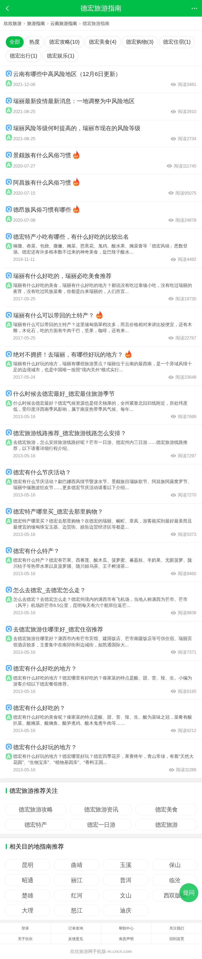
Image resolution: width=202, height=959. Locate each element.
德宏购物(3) (140, 42)
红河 (76, 895)
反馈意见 (75, 939)
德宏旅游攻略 (36, 809)
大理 (27, 910)
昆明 (27, 865)
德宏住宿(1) (177, 42)
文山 (125, 895)
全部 (14, 42)
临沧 (174, 880)
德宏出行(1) (23, 56)
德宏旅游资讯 (101, 809)
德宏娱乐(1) (60, 56)
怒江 (76, 910)
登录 (25, 928)
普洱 (125, 880)
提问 (189, 892)
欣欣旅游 (13, 23)
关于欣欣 (25, 939)
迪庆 (125, 910)
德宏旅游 (166, 824)
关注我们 (176, 928)
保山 (174, 865)
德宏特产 (35, 824)
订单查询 (75, 928)
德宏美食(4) (103, 42)
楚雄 (27, 895)
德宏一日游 (101, 824)
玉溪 (125, 865)
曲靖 (76, 865)
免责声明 (126, 939)
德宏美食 (166, 809)
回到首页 (176, 939)
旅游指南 (36, 23)
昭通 (27, 880)
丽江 (76, 880)
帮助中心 (126, 928)
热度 (34, 42)
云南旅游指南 (63, 23)
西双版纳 (174, 895)
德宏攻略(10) (64, 42)
